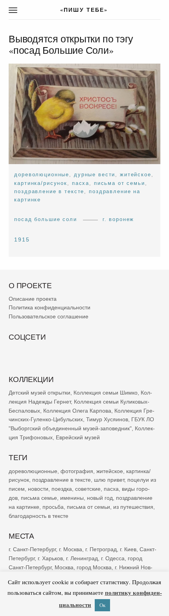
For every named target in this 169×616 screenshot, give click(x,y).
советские (88, 489)
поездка (61, 489)
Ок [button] (102, 605)
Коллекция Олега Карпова (77, 410)
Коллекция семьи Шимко (105, 392)
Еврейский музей (78, 437)
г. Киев (128, 549)
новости (38, 489)
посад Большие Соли (45, 219)
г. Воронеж (118, 219)
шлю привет (109, 480)
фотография (77, 471)
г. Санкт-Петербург (32, 549)
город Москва (94, 567)
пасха (80, 183)
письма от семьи (119, 183)
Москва (64, 567)
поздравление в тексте (49, 191)
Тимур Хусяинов (107, 419)
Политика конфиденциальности (49, 307)
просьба (53, 506)
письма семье (39, 498)
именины (72, 498)
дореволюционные (41, 174)
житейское (135, 174)
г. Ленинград (82, 558)
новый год (100, 498)
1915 (22, 239)
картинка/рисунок (40, 183)
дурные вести (94, 174)
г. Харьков (50, 558)
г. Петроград (101, 549)
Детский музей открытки (39, 392)
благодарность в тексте (38, 515)
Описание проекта (33, 298)
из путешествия (133, 506)
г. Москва (70, 549)
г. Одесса (113, 558)
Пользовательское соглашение (48, 316)
